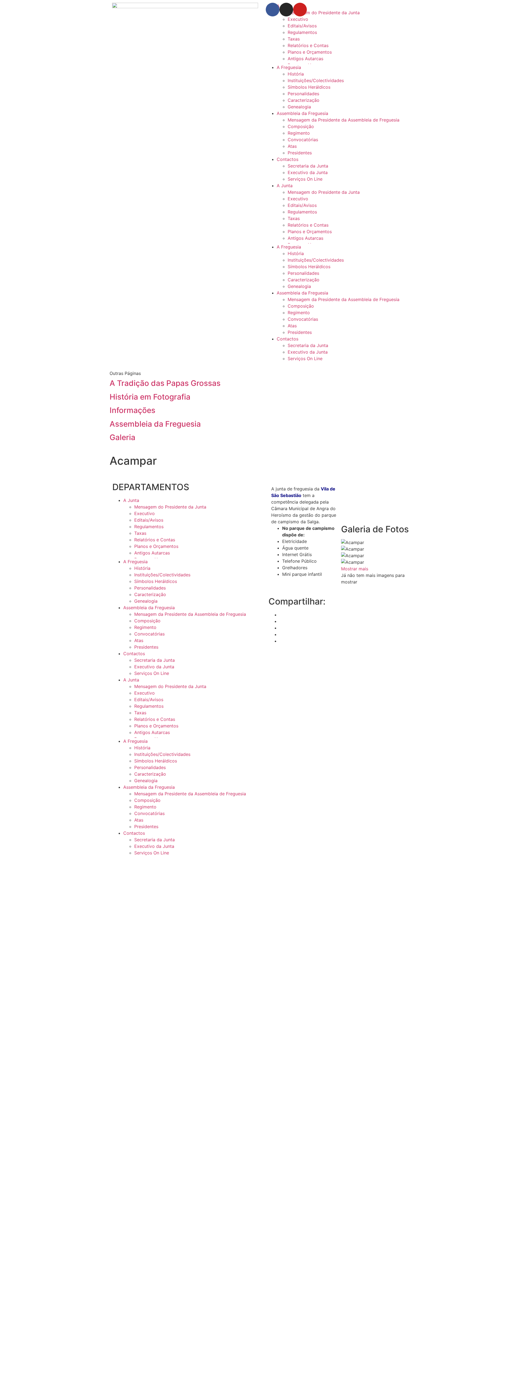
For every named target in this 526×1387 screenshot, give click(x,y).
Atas (292, 146)
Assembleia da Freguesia (302, 113)
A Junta (285, 185)
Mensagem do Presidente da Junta (324, 192)
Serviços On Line (305, 179)
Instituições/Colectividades (316, 80)
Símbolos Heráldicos (309, 87)
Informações (132, 410)
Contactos (287, 159)
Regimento (299, 133)
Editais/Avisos (302, 25)
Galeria (122, 437)
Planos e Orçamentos (310, 52)
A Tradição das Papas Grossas (165, 383)
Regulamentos (302, 32)
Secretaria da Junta (308, 166)
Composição (301, 126)
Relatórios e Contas (308, 45)
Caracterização (303, 100)
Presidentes (300, 152)
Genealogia (299, 106)
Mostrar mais (354, 568)
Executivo (298, 19)
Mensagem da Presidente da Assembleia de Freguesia (343, 120)
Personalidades (303, 93)
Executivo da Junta (308, 172)
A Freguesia (289, 67)
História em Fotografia (150, 396)
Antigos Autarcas (305, 58)
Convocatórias (303, 139)
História (296, 74)
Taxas (294, 39)
